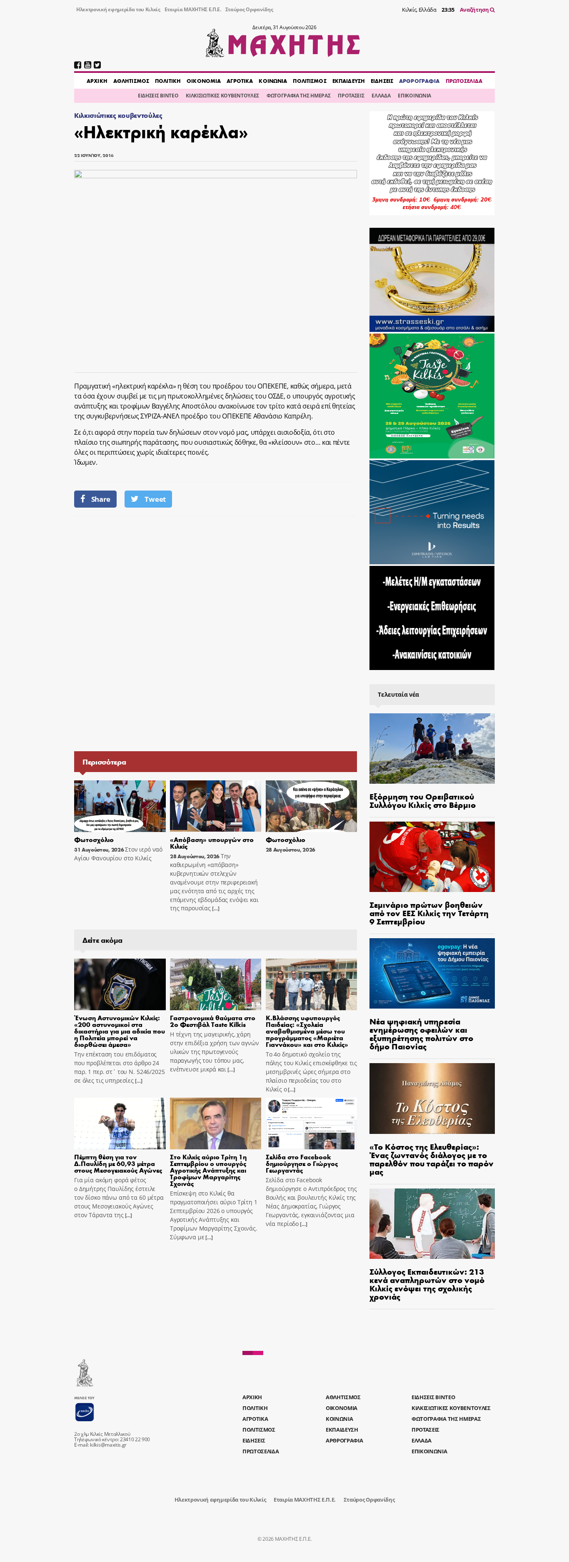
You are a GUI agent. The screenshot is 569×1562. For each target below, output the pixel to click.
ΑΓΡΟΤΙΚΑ (240, 81)
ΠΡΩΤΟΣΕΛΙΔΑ (464, 81)
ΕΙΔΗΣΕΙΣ (382, 81)
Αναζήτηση (475, 9)
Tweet (155, 499)
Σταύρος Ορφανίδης (249, 9)
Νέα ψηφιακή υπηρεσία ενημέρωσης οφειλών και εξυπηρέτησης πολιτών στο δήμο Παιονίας (421, 1033)
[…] (215, 908)
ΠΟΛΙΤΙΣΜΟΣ (309, 81)
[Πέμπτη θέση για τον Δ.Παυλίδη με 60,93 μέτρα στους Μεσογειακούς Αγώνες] (120, 1123)
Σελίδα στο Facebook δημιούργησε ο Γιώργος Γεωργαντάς (302, 1163)
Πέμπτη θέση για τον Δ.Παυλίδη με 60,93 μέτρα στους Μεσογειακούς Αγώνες (118, 1163)
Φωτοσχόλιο (94, 839)
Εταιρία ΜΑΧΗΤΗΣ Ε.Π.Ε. (193, 9)
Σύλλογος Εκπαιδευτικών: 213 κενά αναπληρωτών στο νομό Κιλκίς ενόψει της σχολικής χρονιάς (426, 1284)
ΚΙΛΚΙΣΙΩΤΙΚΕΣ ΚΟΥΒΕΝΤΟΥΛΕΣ (222, 95)
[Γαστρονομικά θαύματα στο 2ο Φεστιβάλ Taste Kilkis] (216, 984)
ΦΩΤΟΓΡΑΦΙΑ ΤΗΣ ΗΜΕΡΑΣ (298, 95)
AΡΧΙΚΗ (97, 81)
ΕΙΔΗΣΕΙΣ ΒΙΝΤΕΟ (158, 95)
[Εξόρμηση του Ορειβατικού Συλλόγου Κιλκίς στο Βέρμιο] (432, 748)
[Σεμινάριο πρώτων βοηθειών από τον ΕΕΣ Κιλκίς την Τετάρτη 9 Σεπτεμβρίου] (432, 857)
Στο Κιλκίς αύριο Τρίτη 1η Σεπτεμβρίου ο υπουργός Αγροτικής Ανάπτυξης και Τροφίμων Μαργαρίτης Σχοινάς (208, 1170)
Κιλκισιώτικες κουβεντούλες (118, 115)
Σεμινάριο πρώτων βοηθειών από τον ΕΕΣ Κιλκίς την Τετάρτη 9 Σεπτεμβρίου (429, 913)
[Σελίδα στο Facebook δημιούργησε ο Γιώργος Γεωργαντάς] (311, 1123)
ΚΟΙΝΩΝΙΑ (273, 81)
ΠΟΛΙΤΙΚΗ (168, 81)
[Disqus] (215, 633)
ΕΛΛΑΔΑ (381, 95)
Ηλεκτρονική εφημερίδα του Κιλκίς (118, 9)
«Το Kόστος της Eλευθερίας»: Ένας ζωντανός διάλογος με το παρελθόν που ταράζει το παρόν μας (431, 1159)
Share (100, 499)
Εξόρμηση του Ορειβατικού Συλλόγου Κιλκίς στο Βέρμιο (422, 800)
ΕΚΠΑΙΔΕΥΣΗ (348, 81)
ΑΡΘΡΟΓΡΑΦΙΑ (419, 81)
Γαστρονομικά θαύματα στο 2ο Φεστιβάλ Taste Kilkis (212, 1021)
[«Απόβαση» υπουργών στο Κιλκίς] (216, 806)
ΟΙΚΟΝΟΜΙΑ (204, 81)
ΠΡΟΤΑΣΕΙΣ (351, 95)
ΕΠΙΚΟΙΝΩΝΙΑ (414, 95)
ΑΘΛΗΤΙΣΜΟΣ (131, 81)
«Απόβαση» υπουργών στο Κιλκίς (212, 842)
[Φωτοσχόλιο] (120, 806)
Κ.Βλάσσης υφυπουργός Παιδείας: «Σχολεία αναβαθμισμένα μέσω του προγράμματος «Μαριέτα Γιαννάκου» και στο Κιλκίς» (307, 1031)
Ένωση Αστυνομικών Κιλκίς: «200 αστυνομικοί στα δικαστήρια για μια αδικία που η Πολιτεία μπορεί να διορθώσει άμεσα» (119, 1031)
